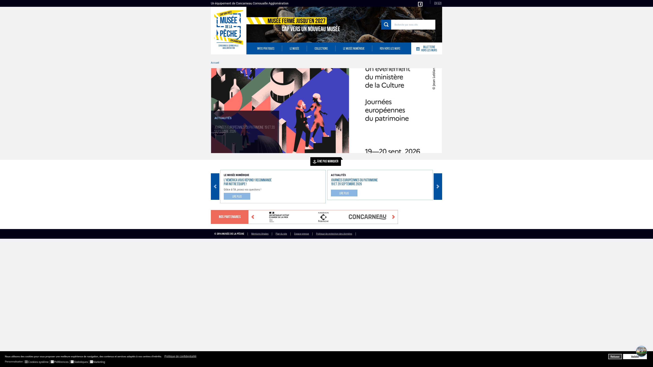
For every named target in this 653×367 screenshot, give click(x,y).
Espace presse (301, 233)
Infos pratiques (265, 48)
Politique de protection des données (334, 233)
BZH (439, 3)
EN (435, 3)
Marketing (99, 362)
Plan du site (281, 233)
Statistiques (81, 362)
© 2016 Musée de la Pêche (229, 233)
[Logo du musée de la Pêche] (228, 30)
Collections (321, 48)
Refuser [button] (614, 356)
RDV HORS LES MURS (390, 48)
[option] (326, 110)
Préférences (61, 362)
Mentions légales (260, 233)
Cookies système (38, 362)
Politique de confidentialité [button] (180, 356)
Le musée (294, 48)
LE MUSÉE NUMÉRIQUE (354, 48)
